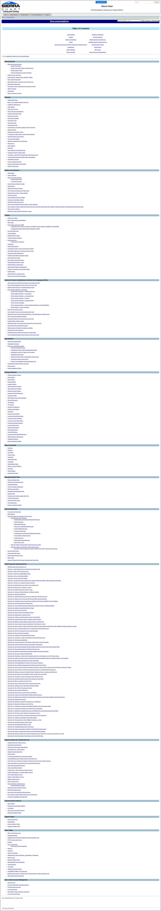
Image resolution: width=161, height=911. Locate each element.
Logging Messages (18, 538)
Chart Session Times (13, 109)
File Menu (10, 448)
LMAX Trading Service (13, 781)
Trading (71, 42)
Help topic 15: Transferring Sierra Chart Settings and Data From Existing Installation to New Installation (33, 601)
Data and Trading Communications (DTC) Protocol (20, 516)
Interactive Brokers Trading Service (16, 783)
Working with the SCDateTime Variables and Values (20, 328)
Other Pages (98, 49)
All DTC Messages (18, 522)
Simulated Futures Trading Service (16, 749)
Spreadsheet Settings (13, 439)
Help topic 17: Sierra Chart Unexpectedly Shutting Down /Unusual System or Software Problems (31, 605)
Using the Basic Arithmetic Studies (16, 184)
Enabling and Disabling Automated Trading (18, 255)
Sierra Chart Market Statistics (15, 767)
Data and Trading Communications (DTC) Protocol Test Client (26, 544)
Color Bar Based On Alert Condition (16, 197)
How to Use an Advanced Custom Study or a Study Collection (23, 204)
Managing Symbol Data (97, 34)
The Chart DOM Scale (13, 231)
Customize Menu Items (13, 425)
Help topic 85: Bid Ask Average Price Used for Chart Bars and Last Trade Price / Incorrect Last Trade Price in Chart (36, 733)
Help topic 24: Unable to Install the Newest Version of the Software (24, 617)
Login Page (147, 20)
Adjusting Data (11, 493)
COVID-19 (10, 850)
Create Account (155, 20)
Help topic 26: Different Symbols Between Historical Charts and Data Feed (26, 621)
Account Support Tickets (14, 824)
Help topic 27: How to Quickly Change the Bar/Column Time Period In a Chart (26, 624)
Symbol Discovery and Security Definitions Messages (27, 533)
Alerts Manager (11, 145)
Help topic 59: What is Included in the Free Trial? (19, 681)
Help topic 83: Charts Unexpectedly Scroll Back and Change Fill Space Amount (27, 729)
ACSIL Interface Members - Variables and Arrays (23, 291)
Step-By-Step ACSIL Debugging (15, 330)
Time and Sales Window (13, 139)
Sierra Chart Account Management (97, 52)
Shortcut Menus (11, 471)
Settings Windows (70, 49)
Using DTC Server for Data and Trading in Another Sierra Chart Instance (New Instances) (35, 548)
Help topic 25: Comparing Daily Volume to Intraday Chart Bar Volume (24, 619)
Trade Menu (11, 244)
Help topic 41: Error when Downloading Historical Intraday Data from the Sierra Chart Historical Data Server (34, 647)
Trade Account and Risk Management (17, 276)
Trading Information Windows (15, 238)
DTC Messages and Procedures (18, 518)
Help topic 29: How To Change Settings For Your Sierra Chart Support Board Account (28, 628)
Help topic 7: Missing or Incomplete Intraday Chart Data (21, 582)
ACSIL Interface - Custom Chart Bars (20, 307)
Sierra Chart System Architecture (16, 876)
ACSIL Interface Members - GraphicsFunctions (22, 300)
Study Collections (12, 175)
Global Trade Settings (13, 246)
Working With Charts (13, 100)
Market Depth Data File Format (15, 555)
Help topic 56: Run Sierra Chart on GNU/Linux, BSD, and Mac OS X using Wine (27, 674)
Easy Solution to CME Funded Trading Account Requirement (22, 794)
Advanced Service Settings (14, 391)
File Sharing (11, 808)
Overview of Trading (12, 218)
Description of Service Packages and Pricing (18, 891)
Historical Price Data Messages (22, 540)
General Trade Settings (13, 427)
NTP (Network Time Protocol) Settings (17, 398)
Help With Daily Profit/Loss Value (16, 262)
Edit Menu (10, 450)
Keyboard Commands (13, 116)
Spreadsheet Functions (13, 344)
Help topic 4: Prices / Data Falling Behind (18, 576)
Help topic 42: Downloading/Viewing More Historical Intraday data (23, 649)
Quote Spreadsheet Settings (14, 368)
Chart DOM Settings (13, 432)
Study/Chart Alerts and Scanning (16, 202)
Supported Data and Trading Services (98, 42)
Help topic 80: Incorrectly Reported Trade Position (20, 722)
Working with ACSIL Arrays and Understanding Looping (21, 287)
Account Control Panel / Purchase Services (18, 885)
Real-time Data (11, 754)
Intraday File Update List (14, 407)
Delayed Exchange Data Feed (15, 751)
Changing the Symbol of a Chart (15, 132)
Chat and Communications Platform (16, 806)
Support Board (11, 821)
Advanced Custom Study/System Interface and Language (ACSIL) (71, 44)
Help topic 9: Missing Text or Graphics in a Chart (19, 587)
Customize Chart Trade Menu (15, 418)
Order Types (11, 222)
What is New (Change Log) (14, 833)
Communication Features (98, 44)
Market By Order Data (13, 166)
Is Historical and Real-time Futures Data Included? (20, 756)
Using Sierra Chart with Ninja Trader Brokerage (19, 792)
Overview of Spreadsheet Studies (16, 200)
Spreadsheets (71, 47)
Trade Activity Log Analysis (17, 241)
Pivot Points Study (12, 195)
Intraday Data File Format (14, 500)
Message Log (11, 143)
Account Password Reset (14, 894)
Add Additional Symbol (13, 159)
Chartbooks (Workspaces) (14, 104)
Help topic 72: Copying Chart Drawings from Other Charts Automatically (25, 708)
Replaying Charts (12, 129)
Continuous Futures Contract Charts (16, 152)
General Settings (12, 382)
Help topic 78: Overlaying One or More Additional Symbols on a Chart (24, 720)
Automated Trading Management (16, 253)
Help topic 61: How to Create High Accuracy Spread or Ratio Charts (24, 683)
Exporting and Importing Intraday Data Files (18, 496)
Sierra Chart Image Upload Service (16, 810)
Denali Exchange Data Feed (14, 745)
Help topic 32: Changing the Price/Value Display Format (21, 635)
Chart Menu (10, 452)
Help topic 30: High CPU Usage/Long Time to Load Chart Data (23, 631)
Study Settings (11, 379)
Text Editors (11, 866)
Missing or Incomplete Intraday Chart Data (18, 102)
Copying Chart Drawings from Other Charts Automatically (21, 157)
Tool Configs (11, 404)
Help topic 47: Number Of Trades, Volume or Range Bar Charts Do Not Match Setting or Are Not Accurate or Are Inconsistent (38, 658)
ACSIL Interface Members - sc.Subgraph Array (22, 296)
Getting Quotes (11, 271)
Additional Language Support (15, 869)
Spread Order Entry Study (14, 258)
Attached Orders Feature (14, 235)
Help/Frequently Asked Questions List (17, 566)
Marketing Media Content (14, 860)
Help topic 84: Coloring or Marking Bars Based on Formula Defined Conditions (26, 731)
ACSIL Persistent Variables (17, 302)
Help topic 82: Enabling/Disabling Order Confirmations (21, 726)
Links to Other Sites (12, 844)
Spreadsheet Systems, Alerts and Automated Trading (21, 248)
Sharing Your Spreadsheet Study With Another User (23, 361)
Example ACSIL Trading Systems (16, 321)
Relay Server (11, 557)
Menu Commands (71, 52)
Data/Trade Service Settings (14, 386)
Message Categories (13, 400)
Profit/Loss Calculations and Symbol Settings (19, 269)
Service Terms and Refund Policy (8, 908)
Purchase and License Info (14, 887)
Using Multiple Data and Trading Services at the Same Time (22, 758)
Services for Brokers (13, 853)
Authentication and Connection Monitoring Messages (27, 519)
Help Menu (10, 468)
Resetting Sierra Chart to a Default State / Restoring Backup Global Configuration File (28, 873)
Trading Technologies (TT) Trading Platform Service (20, 772)
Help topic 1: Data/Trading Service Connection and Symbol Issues (24, 569)
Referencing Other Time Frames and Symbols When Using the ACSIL (25, 323)
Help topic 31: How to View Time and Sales (18, 633)
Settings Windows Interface (14, 375)
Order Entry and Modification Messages (24, 526)
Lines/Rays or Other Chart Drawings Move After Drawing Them (23, 155)
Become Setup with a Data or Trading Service (22, 68)
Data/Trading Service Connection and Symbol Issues (20, 82)
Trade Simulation (12, 233)
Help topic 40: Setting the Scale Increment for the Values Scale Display (25, 644)
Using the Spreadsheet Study (18, 347)
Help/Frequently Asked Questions (98, 39)
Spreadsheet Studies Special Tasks (19, 359)
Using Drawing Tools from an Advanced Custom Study (21, 312)
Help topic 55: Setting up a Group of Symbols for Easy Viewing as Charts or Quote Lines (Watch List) (32, 672)
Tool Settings (11, 402)
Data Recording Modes (13, 489)
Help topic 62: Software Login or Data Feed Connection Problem (23, 685)
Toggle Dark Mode (101, 2)
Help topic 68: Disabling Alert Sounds (17, 699)
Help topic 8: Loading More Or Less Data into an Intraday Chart (23, 585)
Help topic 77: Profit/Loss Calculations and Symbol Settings (22, 717)
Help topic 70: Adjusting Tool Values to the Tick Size (20, 704)
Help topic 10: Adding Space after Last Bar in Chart (20, 589)
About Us (10, 848)
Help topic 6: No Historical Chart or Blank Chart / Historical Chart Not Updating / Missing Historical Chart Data (34, 580)
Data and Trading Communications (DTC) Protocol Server (25, 547)
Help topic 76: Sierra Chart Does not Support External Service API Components (27, 715)
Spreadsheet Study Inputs (17, 354)
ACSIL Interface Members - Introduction (17, 289)
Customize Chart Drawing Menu (15, 420)
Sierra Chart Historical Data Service (16, 765)
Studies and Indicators (70, 39)
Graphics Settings (12, 384)
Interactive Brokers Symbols (18, 785)
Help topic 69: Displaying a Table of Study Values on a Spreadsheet (24, 701)
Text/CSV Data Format (13, 498)
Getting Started (10, 17)
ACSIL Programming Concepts (15, 309)
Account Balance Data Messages (22, 535)
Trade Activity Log (12, 240)
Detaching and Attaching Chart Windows (17, 141)
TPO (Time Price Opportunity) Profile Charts (18, 190)
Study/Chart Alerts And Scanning (16, 136)
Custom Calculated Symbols (15, 161)
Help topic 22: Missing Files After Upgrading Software (21, 612)
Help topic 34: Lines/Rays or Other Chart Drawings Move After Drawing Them (26, 637)
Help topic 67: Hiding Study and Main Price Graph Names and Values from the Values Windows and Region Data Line (36, 697)
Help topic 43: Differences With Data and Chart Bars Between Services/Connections (28, 651)
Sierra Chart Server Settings (14, 388)
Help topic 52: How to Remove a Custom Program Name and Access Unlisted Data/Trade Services (32, 669)
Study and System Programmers (19, 846)
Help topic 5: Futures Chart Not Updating (17, 578)
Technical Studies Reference (15, 177)
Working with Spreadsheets (14, 341)
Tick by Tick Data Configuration (15, 486)
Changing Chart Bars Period (14, 113)
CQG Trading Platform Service (15, 774)
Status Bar (10, 148)
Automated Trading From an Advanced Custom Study (21, 251)
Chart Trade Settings (13, 430)
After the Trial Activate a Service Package (21, 72)
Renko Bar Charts (12, 123)
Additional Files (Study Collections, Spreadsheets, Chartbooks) (23, 855)
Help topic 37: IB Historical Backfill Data (17, 640)
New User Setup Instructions (15, 64)
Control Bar (10, 411)
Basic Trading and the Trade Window (17, 220)
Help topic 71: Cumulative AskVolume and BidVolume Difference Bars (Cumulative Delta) (29, 706)
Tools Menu (10, 457)
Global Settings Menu (13, 464)
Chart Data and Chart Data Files (15, 482)
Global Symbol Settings (13, 409)
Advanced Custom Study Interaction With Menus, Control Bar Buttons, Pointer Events (29, 314)
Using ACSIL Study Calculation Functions (18, 325)
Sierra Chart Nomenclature (14, 79)
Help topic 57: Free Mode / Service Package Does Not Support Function (25, 676)
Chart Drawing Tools (12, 125)
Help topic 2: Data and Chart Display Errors (18, 571)
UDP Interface (11, 514)
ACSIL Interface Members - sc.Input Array (21, 293)
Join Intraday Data (12, 502)
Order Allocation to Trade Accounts (16, 274)
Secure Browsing (12, 864)
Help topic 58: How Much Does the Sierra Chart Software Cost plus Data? (25, 678)
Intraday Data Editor (12, 484)
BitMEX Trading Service (13, 779)
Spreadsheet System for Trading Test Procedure (22, 352)
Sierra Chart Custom (19, 542)
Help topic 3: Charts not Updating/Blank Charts (19, 573)
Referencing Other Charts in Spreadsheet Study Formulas (25, 356)
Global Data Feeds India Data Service (17, 787)
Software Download (12, 835)
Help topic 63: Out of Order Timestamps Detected (20, 688)
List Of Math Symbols (16, 181)
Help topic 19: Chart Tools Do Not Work (17, 610)
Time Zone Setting (12, 395)
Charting (71, 37)
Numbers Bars (11, 186)
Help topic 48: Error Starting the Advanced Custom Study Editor (23, 660)
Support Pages (97, 47)
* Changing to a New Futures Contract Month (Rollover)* (21, 134)
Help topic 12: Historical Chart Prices (17, 594)
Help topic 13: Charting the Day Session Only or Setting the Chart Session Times (27, 596)
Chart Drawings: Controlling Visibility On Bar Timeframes (21, 127)
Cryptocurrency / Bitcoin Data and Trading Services (20, 770)
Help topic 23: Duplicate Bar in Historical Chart (19, 615)
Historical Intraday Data (13, 480)
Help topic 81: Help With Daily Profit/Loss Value (19, 724)
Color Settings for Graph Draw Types (16, 150)
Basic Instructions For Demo (15, 93)
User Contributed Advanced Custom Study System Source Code (23, 334)
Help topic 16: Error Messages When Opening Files (20, 603)
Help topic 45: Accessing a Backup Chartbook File (20, 653)
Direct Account (11, 857)
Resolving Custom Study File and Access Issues (20, 211)
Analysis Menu (11, 455)
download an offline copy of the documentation (17, 56)
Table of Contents (12, 88)
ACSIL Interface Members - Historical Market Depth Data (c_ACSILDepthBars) (30, 305)
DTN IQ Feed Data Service (14, 790)
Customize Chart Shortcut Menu (15, 416)
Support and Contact (13, 819)
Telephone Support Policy (14, 826)
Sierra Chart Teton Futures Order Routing (18, 747)
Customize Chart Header (14, 414)
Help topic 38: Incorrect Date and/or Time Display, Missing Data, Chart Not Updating (28, 642)
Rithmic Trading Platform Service (16, 777)
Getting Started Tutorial (16, 70)
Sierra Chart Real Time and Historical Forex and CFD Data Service (24, 763)
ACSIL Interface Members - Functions (20, 298)
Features (10, 842)
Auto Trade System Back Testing (16, 260)
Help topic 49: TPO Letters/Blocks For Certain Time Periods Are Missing (25, 662)
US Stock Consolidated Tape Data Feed (17, 797)
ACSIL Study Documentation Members (17, 316)
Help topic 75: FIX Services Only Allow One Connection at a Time (24, 713)
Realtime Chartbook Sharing (14, 812)
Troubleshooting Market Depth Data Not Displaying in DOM (25, 228)
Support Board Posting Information (16, 862)
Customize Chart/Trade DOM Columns (17, 434)
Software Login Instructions (14, 75)
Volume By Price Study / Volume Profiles (18, 193)
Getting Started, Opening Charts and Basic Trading (20, 77)
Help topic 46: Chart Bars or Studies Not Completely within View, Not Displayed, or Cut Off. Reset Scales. (33, 656)
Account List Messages (20, 531)
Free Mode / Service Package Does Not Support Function (22, 86)
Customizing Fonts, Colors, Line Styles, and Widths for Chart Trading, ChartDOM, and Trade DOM (35, 226)
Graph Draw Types (12, 120)
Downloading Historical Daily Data (16, 491)
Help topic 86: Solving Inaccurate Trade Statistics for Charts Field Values (25, 736)
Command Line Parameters (14, 512)
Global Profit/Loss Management (15, 264)
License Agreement (12, 889)
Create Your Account (16, 66)
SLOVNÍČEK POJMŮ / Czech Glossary (17, 871)
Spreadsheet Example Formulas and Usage (18, 363)
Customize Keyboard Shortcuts (15, 423)
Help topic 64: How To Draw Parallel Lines (18, 690)
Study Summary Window (14, 209)
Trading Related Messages (20, 528)
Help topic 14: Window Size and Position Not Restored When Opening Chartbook (27, 599)
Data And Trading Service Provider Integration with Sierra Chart (23, 560)
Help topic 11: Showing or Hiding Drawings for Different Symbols (23, 592)
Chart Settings (11, 107)
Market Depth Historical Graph (15, 188)
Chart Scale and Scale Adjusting (15, 111)
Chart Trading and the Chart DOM (16, 225)
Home (3, 17)
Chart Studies (11, 173)
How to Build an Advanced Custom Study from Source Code (22, 285)
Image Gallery (11, 803)
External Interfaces (97, 37)
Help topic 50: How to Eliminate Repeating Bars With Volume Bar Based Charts (27, 665)
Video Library (11, 91)
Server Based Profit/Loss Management (17, 267)
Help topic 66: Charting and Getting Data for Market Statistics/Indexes (25, 694)
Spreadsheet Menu (12, 459)
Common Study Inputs (16, 179)
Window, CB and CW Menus (14, 466)
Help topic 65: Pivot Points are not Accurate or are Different (22, 692)
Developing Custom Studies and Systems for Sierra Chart (22, 332)
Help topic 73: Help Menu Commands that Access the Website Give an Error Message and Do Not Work (33, 710)
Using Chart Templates (13, 118)
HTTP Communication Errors (15, 840)
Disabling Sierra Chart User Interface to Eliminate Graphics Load (23, 837)
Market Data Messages (20, 524)
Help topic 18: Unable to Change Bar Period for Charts (21, 608)
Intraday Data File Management (15, 393)
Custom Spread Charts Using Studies (17, 164)
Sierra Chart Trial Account (14, 84)
